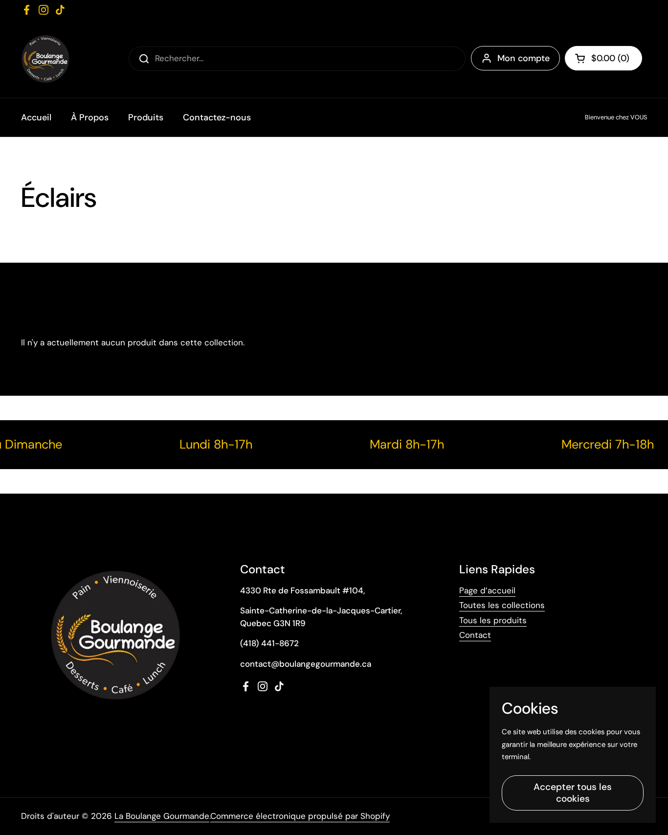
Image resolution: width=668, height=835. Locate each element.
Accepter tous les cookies (573, 793)
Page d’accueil (487, 590)
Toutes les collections (502, 605)
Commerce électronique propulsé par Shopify (300, 816)
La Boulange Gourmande (161, 816)
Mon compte (523, 58)
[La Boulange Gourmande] (45, 58)
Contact (475, 635)
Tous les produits (493, 620)
